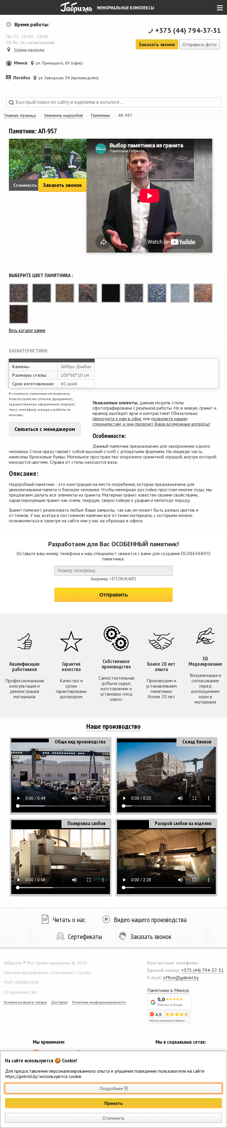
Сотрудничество (20, 992)
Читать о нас (69, 919)
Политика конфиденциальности (99, 1002)
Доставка (59, 1002)
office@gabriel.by (181, 977)
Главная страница (20, 115)
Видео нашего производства (150, 919)
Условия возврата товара (25, 1002)
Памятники (100, 115)
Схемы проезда (29, 49)
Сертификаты (85, 936)
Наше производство (113, 726)
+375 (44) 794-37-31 (188, 30)
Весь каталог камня (27, 330)
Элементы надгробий (63, 115)
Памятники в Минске (168, 990)
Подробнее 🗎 (113, 1088)
